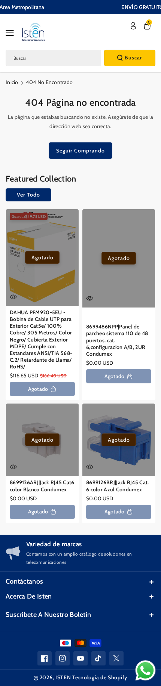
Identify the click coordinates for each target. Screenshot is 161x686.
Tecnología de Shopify (99, 677)
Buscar (133, 57)
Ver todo (28, 194)
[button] (12, 33)
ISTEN (63, 677)
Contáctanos (24, 581)
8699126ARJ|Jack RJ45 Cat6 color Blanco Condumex (42, 485)
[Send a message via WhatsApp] (145, 670)
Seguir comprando (80, 150)
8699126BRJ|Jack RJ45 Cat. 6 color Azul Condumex (117, 485)
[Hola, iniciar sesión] (133, 25)
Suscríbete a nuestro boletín (48, 615)
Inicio (12, 82)
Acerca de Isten (29, 596)
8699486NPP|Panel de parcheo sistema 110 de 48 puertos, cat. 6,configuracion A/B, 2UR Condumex (117, 340)
